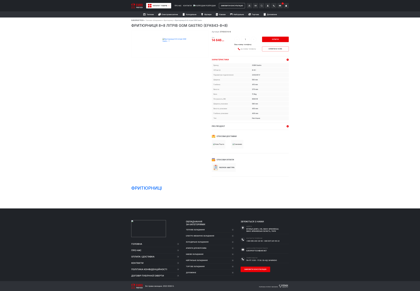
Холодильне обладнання (197, 242)
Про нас (136, 250)
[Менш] (237, 39)
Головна (136, 244)
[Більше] (253, 39)
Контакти (137, 263)
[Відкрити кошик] (286, 5)
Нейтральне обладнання (197, 260)
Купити (275, 39)
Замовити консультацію (232, 6)
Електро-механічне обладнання (200, 236)
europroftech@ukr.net (256, 251)
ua (256, 6)
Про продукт (218, 126)
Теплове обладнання (154, 20)
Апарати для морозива (196, 248)
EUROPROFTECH (137, 20)
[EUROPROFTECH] (137, 5)
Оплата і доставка (142, 256)
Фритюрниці (168, 20)
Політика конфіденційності (149, 269)
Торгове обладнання (195, 266)
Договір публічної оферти (147, 275)
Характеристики (220, 60)
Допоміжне (191, 273)
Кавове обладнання (194, 254)
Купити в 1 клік (275, 49)
